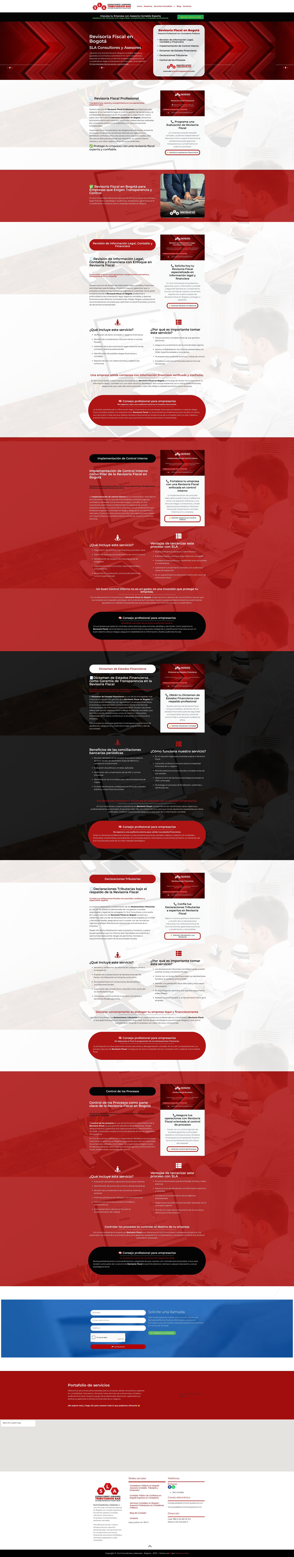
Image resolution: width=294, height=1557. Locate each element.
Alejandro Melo (182, 1553)
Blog (179, 6)
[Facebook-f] (169, 1487)
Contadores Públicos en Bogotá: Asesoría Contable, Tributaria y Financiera (144, 1487)
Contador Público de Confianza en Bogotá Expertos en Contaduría (145, 1496)
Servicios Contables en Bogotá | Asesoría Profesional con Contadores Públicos (147, 1505)
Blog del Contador (138, 1513)
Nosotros (148, 6)
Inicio (139, 6)
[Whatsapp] (173, 1487)
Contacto (187, 6)
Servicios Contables (163, 6)
